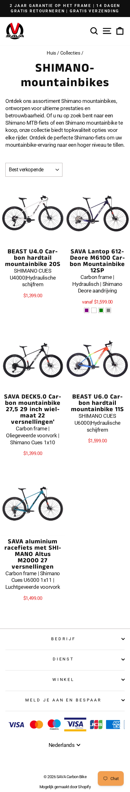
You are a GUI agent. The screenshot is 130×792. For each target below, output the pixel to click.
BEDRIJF (63, 638)
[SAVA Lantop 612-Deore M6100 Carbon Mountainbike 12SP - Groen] (101, 310)
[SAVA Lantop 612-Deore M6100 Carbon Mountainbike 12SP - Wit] (94, 310)
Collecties (70, 53)
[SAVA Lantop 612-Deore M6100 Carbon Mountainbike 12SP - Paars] (86, 310)
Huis (51, 53)
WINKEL (63, 679)
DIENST (63, 659)
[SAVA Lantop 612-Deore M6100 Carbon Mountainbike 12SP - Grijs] (108, 310)
